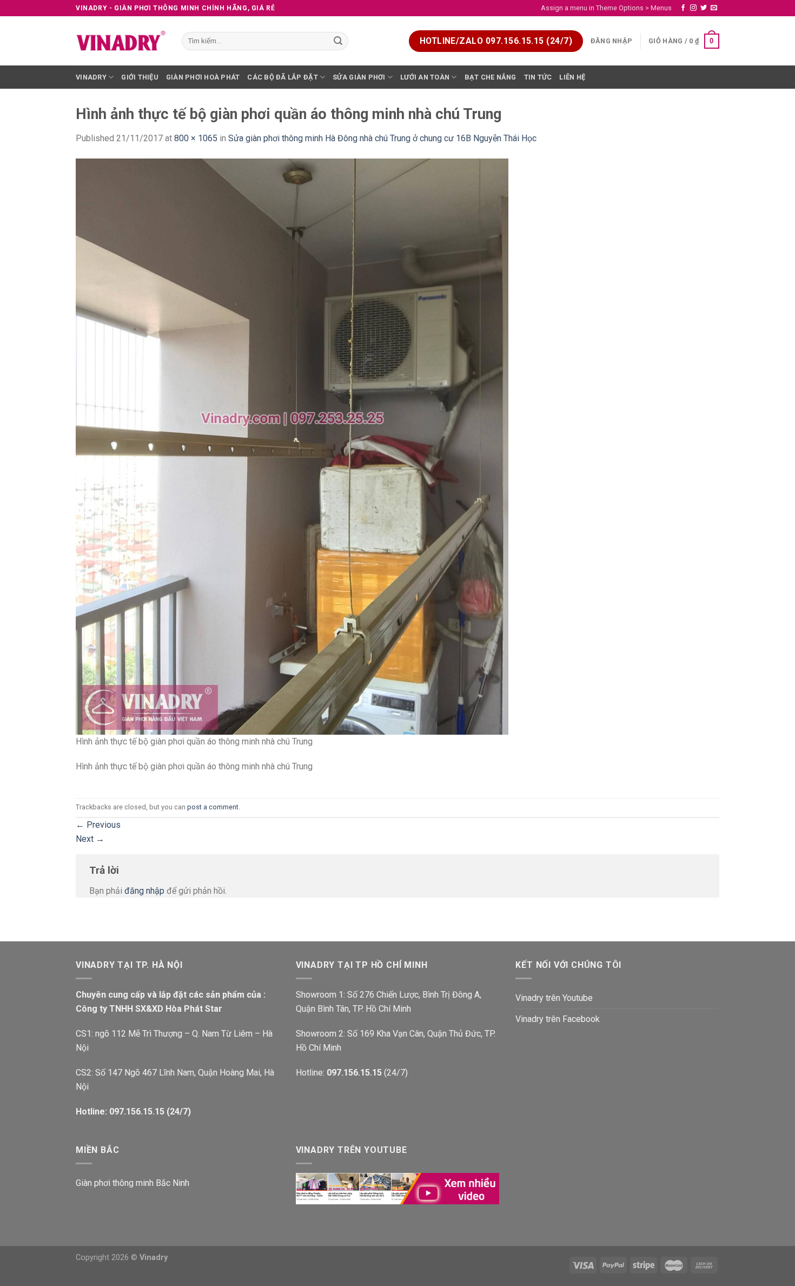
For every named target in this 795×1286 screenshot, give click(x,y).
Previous (98, 825)
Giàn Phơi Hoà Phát (203, 77)
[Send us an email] (714, 8)
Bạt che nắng (490, 77)
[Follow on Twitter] (703, 8)
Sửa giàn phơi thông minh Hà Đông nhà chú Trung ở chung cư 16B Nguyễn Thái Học (382, 138)
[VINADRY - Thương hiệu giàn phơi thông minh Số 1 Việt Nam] (120, 41)
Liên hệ (572, 77)
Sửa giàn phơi (359, 77)
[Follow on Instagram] (693, 8)
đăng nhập (144, 891)
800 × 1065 (195, 138)
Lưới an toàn (424, 77)
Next (90, 839)
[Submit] (338, 41)
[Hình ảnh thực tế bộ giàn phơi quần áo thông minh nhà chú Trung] (292, 446)
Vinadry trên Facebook (557, 1019)
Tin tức (538, 77)
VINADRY (91, 77)
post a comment (213, 807)
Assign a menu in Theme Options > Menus (606, 8)
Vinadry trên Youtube (554, 998)
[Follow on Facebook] (683, 8)
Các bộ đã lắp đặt (282, 77)
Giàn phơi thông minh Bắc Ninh (132, 1183)
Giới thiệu (139, 77)
